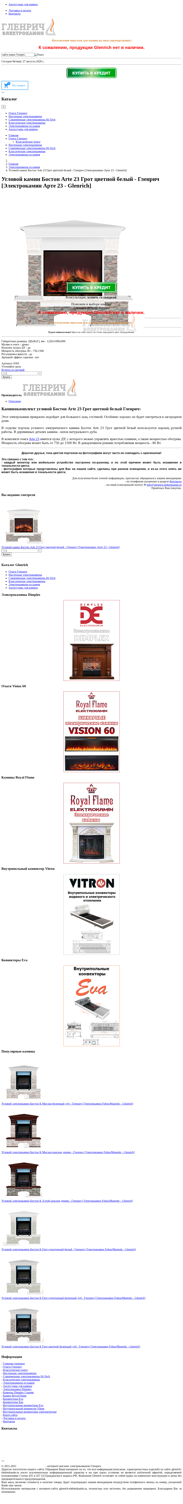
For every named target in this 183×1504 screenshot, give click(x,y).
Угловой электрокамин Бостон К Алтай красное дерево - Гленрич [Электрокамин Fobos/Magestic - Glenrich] (67, 1200)
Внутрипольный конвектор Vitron (23, 1408)
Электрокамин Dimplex (17, 1389)
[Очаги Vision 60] (91, 731)
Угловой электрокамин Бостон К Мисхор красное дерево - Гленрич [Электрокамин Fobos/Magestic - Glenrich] (68, 1152)
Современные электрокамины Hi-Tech (32, 119)
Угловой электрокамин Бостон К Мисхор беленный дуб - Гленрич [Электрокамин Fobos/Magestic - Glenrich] (67, 1103)
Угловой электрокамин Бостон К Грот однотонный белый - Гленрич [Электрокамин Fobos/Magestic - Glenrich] (68, 1249)
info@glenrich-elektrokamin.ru (164, 484)
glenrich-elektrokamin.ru (31, 1466)
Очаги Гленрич (18, 113)
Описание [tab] (15, 401)
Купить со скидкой (12, 369)
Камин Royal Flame (14, 1395)
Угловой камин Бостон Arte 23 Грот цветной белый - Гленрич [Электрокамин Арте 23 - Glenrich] (60, 547)
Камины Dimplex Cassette (18, 1392)
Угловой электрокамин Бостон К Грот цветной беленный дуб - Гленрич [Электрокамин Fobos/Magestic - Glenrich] (70, 1346)
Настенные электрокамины (25, 116)
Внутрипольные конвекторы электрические (30, 1411)
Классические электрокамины (27, 122)
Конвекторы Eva (13, 1398)
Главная (13, 135)
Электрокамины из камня (24, 126)
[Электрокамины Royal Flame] (91, 823)
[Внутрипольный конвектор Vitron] (91, 914)
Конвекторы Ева (13, 1402)
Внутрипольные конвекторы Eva (23, 1405)
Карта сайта (10, 1414)
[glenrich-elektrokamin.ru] (28, 34)
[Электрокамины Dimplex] (91, 640)
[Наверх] (2, 1460)
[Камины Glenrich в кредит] (91, 73)
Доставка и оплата (20, 10)
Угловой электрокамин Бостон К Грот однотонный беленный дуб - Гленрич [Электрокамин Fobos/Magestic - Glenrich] (73, 1298)
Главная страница (14, 1363)
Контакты (15, 13)
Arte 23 (34, 439)
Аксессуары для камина (23, 4)
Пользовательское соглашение (66, 1478)
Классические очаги (28, 141)
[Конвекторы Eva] (91, 1006)
